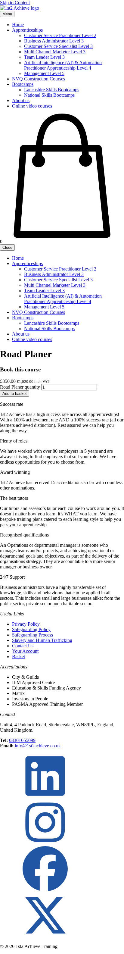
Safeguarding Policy (31, 629)
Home (18, 24)
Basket (18, 656)
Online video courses (32, 105)
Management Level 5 (44, 73)
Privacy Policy (26, 624)
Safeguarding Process (32, 634)
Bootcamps (22, 84)
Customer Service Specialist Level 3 (58, 46)
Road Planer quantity (20, 386)
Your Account (25, 651)
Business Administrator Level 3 (54, 40)
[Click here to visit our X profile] (45, 936)
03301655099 (22, 740)
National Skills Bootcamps (49, 95)
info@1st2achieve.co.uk (38, 745)
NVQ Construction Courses (38, 78)
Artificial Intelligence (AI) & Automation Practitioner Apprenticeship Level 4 (63, 65)
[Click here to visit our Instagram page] (45, 843)
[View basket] (62, 236)
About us (20, 100)
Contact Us (22, 645)
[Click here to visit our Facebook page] (45, 889)
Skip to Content (15, 2)
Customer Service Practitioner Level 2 (60, 35)
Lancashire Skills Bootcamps (51, 89)
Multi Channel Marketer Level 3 (54, 51)
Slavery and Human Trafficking (42, 640)
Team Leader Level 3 (44, 57)
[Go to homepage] (19, 8)
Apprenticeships (27, 30)
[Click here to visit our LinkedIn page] (45, 796)
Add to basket (14, 393)
